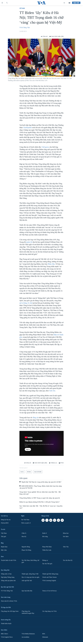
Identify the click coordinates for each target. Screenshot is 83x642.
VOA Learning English (49, 580)
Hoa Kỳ (24, 536)
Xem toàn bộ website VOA (9, 601)
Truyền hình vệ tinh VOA (8, 560)
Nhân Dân (51, 264)
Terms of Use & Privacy (49, 591)
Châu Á (24, 533)
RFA (43, 634)
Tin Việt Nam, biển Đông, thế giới (30, 561)
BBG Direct (4, 634)
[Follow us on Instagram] (54, 520)
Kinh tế (44, 533)
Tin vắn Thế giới (47, 564)
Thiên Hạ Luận (46, 550)
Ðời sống (45, 536)
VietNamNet (27, 127)
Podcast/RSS (5, 523)
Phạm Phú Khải (47, 547)
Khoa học (66, 533)
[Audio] (64, 2)
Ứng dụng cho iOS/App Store (9, 611)
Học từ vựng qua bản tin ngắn (30, 577)
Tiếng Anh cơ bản (6, 574)
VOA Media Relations (28, 634)
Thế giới (3, 536)
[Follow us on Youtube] (50, 520)
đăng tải (35, 417)
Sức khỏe (65, 536)
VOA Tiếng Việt (24, 28)
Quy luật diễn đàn (27, 591)
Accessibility (25, 637)
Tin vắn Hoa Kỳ (67, 560)
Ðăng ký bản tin (5, 520)
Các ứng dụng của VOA (49, 611)
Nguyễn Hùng (26, 547)
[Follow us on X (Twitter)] (46, 520)
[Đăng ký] (62, 520)
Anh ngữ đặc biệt (27, 580)
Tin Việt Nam (25, 520)
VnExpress (45, 147)
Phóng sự (45, 560)
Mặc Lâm (4, 550)
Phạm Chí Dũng (26, 550)
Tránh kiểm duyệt (6, 623)
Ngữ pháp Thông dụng (7, 577)
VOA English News (7, 637)
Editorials (45, 637)
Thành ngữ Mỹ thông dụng (50, 574)
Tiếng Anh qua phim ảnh (8, 580)
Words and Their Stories (49, 577)
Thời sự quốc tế (26, 523)
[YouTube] (69, 2)
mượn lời (29, 242)
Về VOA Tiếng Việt (7, 591)
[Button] (44, 36)
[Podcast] (58, 520)
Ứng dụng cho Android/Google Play (28, 612)
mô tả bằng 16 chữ (25, 303)
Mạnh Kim (4, 547)
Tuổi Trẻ (52, 391)
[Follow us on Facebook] (43, 520)
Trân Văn (65, 547)
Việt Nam (22, 8)
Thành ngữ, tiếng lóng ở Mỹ (30, 574)
